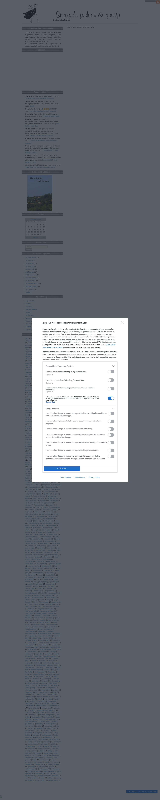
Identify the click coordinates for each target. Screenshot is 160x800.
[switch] (111, 371)
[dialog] (80, 400)
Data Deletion (65, 477)
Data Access (80, 477)
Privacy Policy (94, 477)
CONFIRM (62, 468)
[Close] (123, 323)
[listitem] (80, 366)
